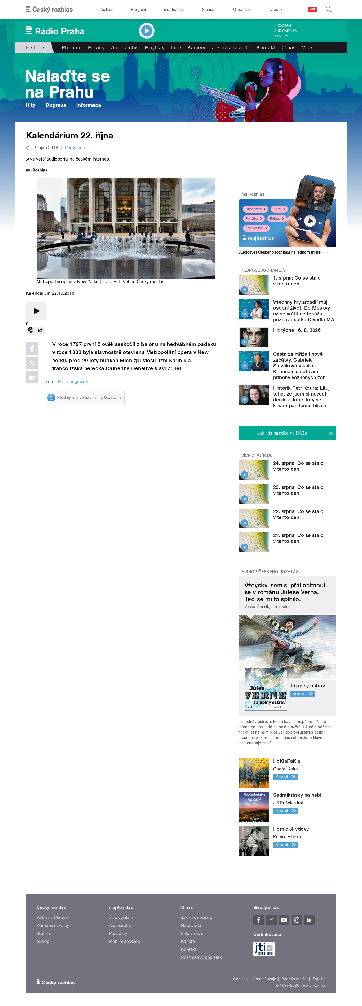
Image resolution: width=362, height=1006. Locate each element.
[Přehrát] (36, 311)
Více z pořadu (257, 455)
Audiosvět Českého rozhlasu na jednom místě (280, 252)
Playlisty (155, 47)
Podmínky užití (294, 979)
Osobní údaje (264, 979)
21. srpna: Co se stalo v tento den (298, 538)
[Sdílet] (40, 331)
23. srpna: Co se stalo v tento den (298, 490)
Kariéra (188, 941)
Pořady (96, 47)
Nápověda (191, 925)
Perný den (75, 147)
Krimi (277, 209)
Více (309, 47)
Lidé (176, 47)
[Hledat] (329, 9)
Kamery (281, 36)
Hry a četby (254, 209)
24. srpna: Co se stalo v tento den (298, 466)
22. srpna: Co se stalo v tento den (298, 514)
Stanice (208, 9)
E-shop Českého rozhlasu (271, 571)
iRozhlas (106, 9)
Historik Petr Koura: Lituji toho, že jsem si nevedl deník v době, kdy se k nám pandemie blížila (302, 396)
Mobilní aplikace (124, 941)
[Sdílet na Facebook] (32, 348)
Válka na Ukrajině (53, 917)
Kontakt (266, 47)
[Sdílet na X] (32, 363)
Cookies (240, 979)
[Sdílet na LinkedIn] (32, 377)
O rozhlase (243, 9)
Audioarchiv (285, 31)
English (319, 979)
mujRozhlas (174, 9)
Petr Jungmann (73, 381)
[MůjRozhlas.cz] (36, 170)
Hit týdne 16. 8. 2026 (297, 330)
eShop (43, 941)
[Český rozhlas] (49, 9)
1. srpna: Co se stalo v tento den (297, 281)
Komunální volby (53, 925)
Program (138, 9)
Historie (35, 47)
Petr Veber (124, 281)
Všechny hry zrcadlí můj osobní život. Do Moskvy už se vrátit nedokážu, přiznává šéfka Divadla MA (303, 310)
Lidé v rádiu (192, 933)
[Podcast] (31, 331)
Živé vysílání (254, 228)
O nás (289, 47)
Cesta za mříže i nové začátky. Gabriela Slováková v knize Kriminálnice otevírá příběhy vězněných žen (299, 365)
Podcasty (118, 933)
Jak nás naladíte (231, 47)
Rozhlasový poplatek (201, 957)
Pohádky (252, 218)
